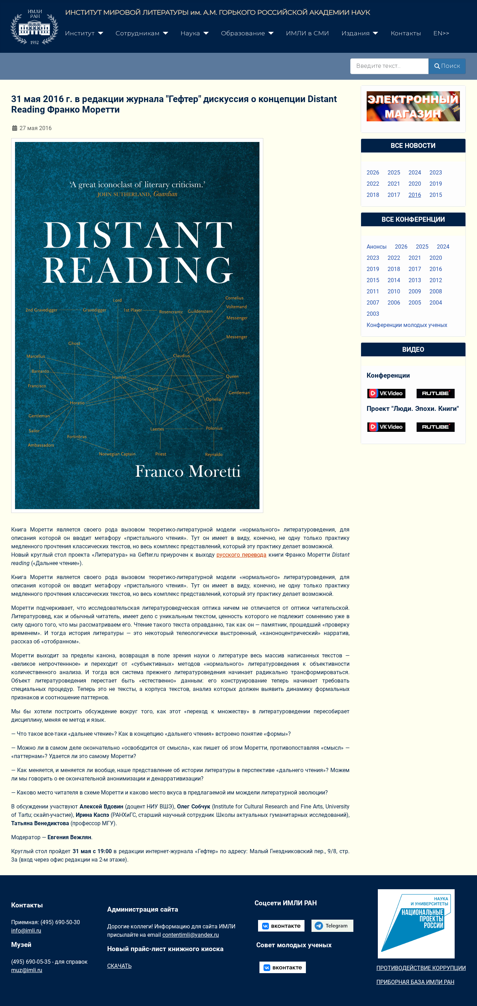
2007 (373, 302)
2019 (436, 183)
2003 (373, 314)
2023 (436, 172)
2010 (394, 291)
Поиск (450, 66)
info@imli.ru (26, 930)
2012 (436, 280)
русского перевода (241, 554)
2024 (415, 172)
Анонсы (377, 246)
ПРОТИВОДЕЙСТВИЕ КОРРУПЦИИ (421, 968)
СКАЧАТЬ (119, 966)
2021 (394, 183)
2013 (415, 280)
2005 (415, 302)
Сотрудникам (138, 33)
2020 (415, 183)
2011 (373, 291)
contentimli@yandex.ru (190, 935)
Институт (80, 33)
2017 (394, 195)
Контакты (406, 33)
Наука (190, 33)
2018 (373, 195)
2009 (415, 291)
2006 (394, 302)
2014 (394, 280)
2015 (436, 195)
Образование (243, 33)
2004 (436, 302)
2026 (373, 172)
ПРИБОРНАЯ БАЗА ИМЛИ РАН (415, 982)
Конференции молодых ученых (407, 325)
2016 (415, 195)
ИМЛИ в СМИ (307, 33)
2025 (394, 172)
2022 (373, 183)
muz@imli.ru (26, 970)
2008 (436, 291)
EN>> (441, 33)
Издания (356, 33)
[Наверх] (464, 993)
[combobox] (389, 66)
